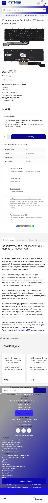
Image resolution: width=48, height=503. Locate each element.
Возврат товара (7, 471)
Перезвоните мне (24, 409)
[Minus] (8, 138)
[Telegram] (23, 226)
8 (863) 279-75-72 (24, 407)
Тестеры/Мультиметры (10, 449)
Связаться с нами (8, 468)
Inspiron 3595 (25, 330)
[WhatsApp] (29, 226)
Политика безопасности (24, 394)
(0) (10, 76)
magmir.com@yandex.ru (24, 435)
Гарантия (5, 460)
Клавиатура (11, 330)
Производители (7, 475)
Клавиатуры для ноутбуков (13, 15)
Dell (17, 330)
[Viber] (26, 226)
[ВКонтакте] (17, 226)
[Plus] (8, 135)
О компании (6, 464)
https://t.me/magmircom (23, 430)
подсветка (41, 330)
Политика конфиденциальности (13, 466)
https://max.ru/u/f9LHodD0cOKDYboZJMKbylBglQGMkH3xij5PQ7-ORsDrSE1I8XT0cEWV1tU (29, 430)
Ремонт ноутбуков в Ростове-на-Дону (15, 455)
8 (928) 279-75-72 (24, 405)
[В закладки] (38, 498)
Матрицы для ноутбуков (10, 444)
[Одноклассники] (20, 226)
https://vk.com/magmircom (18, 430)
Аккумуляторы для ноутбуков (12, 440)
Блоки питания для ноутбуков (12, 446)
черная (33, 330)
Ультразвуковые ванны (10, 451)
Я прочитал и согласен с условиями (25, 395)
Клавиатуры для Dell (30, 15)
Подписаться (40, 391)
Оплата (4, 462)
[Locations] (32, 3)
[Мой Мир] (33, 226)
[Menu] (4, 3)
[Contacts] (38, 3)
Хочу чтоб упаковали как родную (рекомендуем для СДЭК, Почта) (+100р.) (24, 125)
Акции (4, 477)
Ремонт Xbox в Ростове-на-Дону (13, 457)
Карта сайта (6, 473)
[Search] (4, 10)
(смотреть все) (22, 144)
